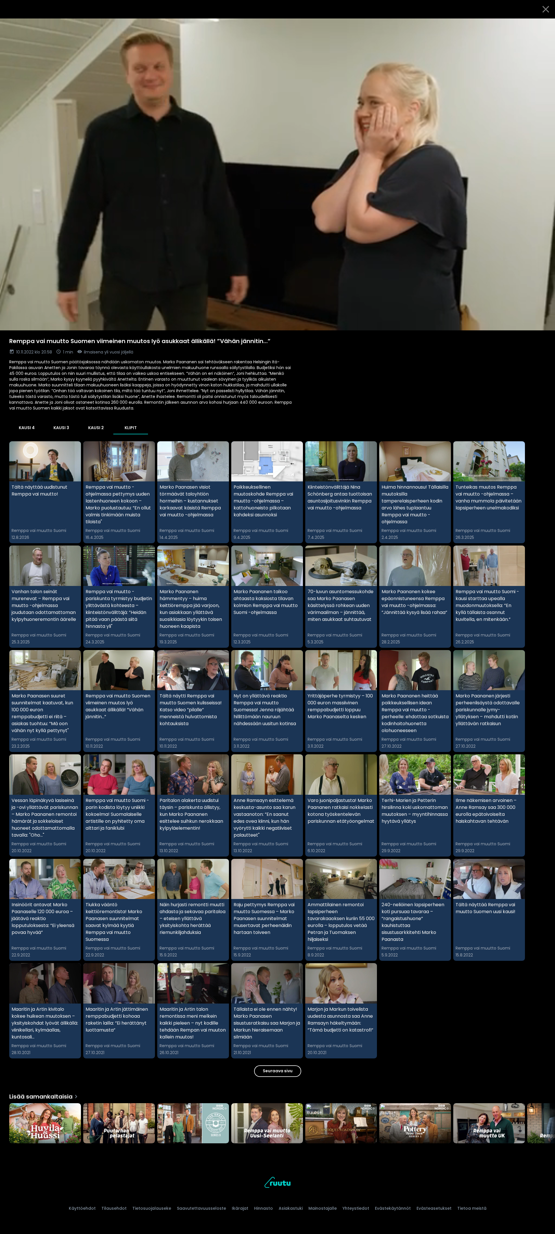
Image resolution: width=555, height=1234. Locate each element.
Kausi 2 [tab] (96, 428)
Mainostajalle (322, 1208)
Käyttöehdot (82, 1208)
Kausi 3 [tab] (61, 428)
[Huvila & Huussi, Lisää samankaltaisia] (45, 1124)
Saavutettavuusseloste (201, 1208)
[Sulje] (546, 9)
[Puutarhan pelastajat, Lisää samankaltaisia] (119, 1124)
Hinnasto (263, 1208)
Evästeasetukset (434, 1208)
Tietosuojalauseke (151, 1208)
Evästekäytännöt (393, 1208)
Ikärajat (240, 1208)
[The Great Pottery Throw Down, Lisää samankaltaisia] (415, 1124)
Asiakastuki (291, 1208)
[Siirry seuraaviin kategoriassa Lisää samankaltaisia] (545, 1124)
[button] (277, 174)
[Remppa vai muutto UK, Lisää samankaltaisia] (489, 1124)
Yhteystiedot (356, 1208)
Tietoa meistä (471, 1208)
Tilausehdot (114, 1208)
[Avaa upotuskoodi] (544, 25)
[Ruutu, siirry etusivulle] (277, 1183)
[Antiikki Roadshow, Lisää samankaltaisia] (341, 1124)
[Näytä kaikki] (277, 1122)
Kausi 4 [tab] (27, 428)
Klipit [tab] (131, 428)
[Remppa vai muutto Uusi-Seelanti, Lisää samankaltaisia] (267, 1124)
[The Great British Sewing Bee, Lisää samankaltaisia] (193, 1124)
